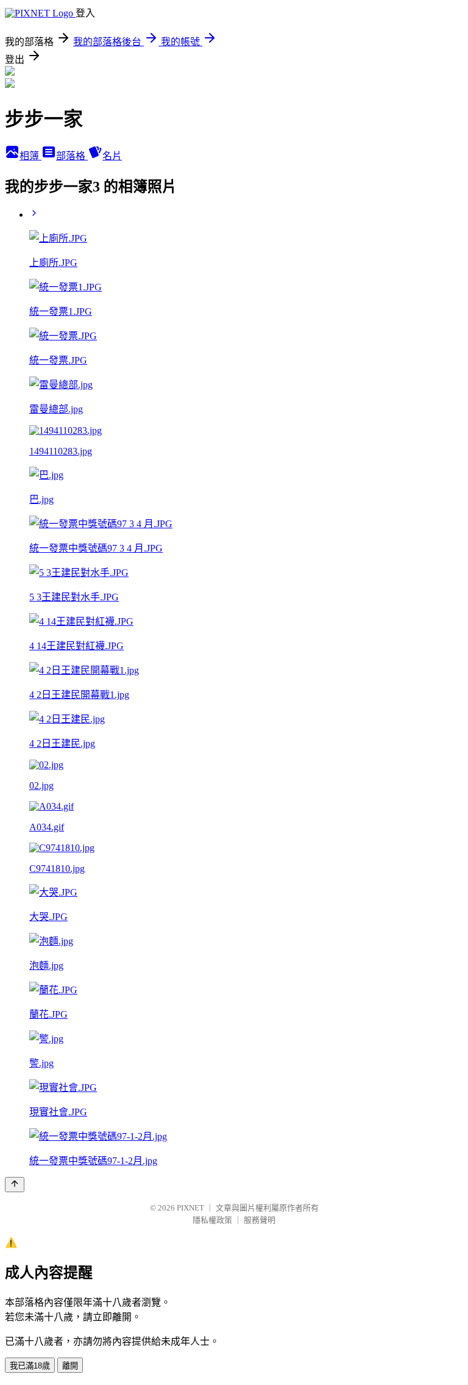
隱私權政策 (212, 1220)
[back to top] (14, 1184)
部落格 (72, 156)
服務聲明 (259, 1220)
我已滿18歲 (30, 1365)
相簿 (30, 156)
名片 (112, 156)
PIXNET (190, 1207)
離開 (70, 1365)
